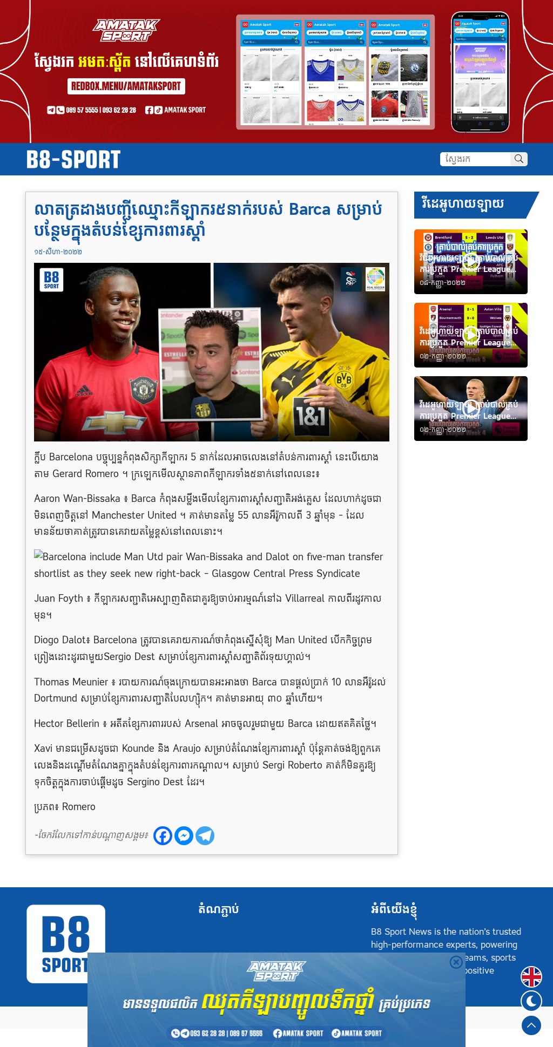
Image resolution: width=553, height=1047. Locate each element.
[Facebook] (162, 835)
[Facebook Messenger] (183, 835)
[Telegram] (204, 835)
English (531, 970)
